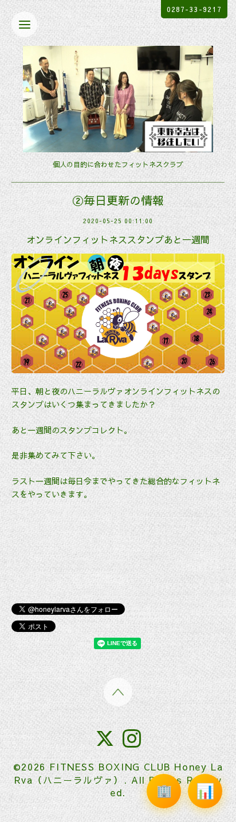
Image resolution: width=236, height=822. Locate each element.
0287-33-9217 (194, 9)
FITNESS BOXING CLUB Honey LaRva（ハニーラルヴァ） (118, 772)
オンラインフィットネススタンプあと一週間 (118, 239)
